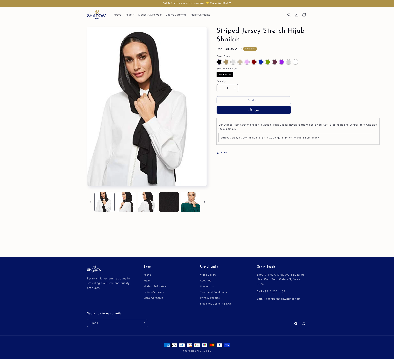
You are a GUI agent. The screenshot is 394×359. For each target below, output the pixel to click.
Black (219, 62)
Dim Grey (233, 62)
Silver (288, 62)
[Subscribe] (144, 323)
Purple (281, 62)
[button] (129, 14)
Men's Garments (153, 297)
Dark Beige (226, 62)
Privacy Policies (210, 297)
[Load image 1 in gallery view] (105, 202)
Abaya (147, 274)
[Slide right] (204, 202)
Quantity (221, 81)
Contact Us (207, 286)
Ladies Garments (154, 292)
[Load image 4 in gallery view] (169, 202)
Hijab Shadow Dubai (201, 351)
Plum (274, 62)
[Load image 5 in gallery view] (190, 202)
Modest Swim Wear (155, 286)
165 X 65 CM (224, 74)
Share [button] (223, 152)
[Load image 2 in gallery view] (126, 202)
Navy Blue (260, 62)
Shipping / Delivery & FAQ (215, 303)
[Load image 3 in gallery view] (147, 202)
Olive (267, 62)
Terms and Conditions (213, 292)
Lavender (247, 62)
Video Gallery (208, 274)
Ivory (240, 62)
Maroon (254, 62)
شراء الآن (253, 109)
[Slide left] (90, 202)
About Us (205, 280)
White (295, 62)
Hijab (147, 280)
